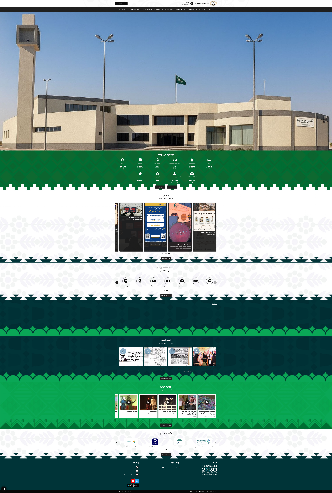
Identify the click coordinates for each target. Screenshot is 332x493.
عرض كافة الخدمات (166, 295)
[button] (3, 81)
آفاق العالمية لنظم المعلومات (121, 491)
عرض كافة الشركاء (166, 455)
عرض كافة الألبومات (166, 378)
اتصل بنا (122, 9)
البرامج (157, 9)
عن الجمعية (201, 9)
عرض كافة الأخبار (166, 258)
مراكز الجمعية (167, 9)
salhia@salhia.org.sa (130, 471)
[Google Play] (133, 485)
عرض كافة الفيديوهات (166, 425)
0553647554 (132, 467)
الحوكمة (178, 9)
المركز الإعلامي (189, 9)
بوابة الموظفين (133, 9)
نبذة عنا (172, 187)
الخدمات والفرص (146, 9)
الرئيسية (209, 9)
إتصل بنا (160, 187)
